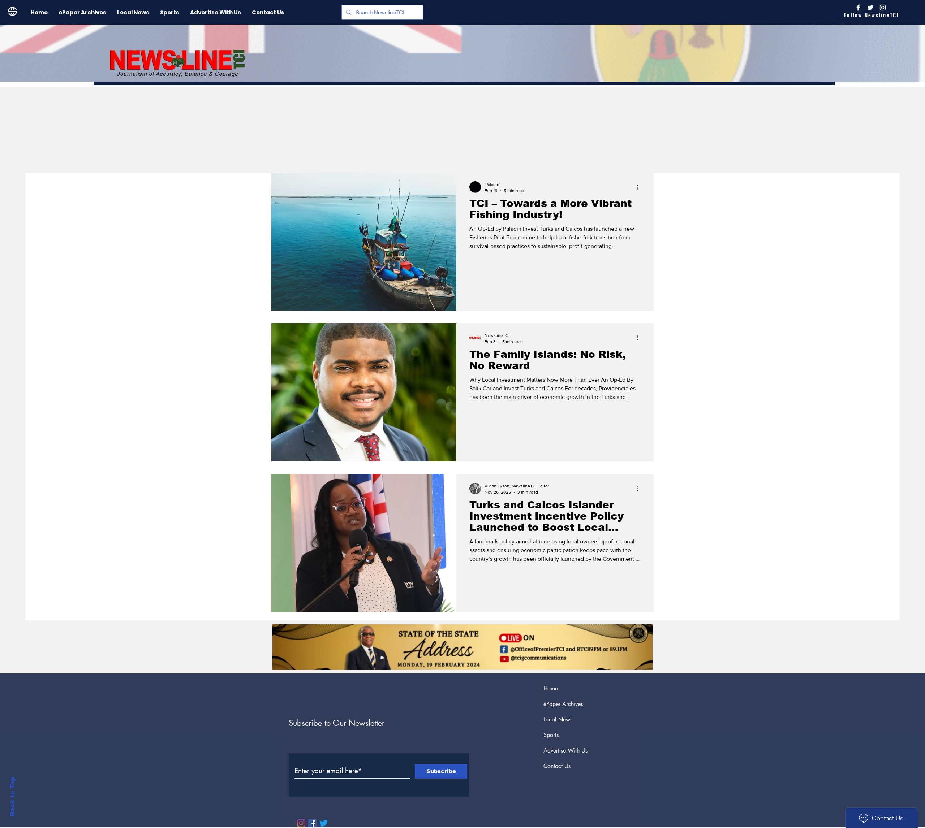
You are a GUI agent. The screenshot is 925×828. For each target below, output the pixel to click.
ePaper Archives (563, 704)
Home (550, 688)
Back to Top (12, 796)
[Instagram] (883, 8)
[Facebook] (312, 823)
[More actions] (639, 187)
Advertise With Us (565, 750)
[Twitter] (323, 823)
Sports (551, 735)
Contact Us (557, 766)
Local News (557, 719)
